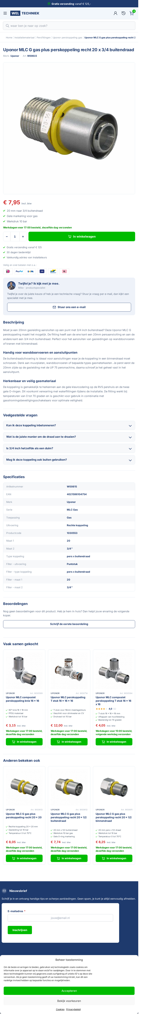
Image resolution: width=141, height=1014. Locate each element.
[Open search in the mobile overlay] (69, 25)
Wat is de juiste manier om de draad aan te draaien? (41, 436)
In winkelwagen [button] (27, 741)
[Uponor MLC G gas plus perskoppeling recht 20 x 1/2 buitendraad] (69, 787)
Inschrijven (19, 930)
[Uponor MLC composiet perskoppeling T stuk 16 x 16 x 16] (114, 670)
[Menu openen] (5, 13)
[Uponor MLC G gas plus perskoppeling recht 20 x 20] (24, 787)
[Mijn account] (115, 13)
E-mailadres (17, 911)
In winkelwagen (84, 236)
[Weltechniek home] (24, 13)
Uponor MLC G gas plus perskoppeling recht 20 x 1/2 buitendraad (69, 817)
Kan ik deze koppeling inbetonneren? (31, 425)
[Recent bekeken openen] (123, 13)
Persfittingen (43, 37)
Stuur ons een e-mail (72, 307)
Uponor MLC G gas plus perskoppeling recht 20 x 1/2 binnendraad (114, 817)
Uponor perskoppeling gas (67, 37)
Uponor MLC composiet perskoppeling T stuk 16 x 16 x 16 (113, 701)
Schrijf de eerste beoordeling (69, 624)
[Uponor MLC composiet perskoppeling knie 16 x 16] (24, 670)
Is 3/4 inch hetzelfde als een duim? (29, 448)
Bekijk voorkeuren (69, 1001)
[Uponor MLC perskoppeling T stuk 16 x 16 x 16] (69, 670)
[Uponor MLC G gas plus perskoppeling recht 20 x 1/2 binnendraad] (114, 787)
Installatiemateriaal (25, 37)
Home (9, 37)
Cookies (60, 1009)
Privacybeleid (73, 1009)
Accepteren (69, 991)
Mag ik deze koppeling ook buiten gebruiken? (36, 459)
